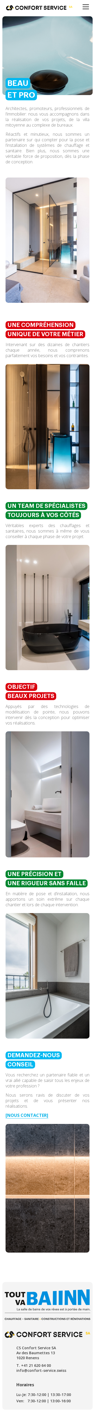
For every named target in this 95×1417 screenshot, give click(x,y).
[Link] (39, 8)
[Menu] (86, 6)
